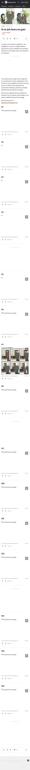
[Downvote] (7, 38)
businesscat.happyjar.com (9, 103)
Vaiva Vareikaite (6, 32)
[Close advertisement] (28, 760)
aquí (22, 97)
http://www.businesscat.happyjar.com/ (10, 131)
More (23, 6)
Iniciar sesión (24, 2)
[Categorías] (2, 2)
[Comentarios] (14, 38)
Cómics (3, 26)
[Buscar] (18, 2)
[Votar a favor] (2, 134)
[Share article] (26, 111)
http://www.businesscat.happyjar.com (10, 376)
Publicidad (4, 6)
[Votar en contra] (5, 134)
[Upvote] (4, 38)
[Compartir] (26, 38)
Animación (18, 6)
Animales (11, 6)
